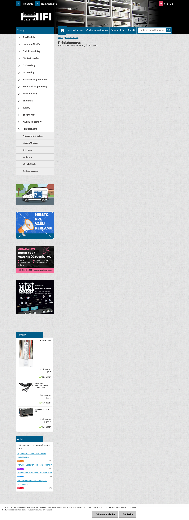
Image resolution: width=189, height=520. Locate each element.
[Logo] (35, 16)
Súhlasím (128, 514)
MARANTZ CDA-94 (42, 410)
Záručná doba (118, 30)
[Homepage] (63, 30)
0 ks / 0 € (168, 4)
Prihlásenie (27, 4)
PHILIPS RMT (45, 341)
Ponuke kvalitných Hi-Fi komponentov (34, 465)
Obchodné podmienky (97, 30)
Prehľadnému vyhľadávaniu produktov (34, 472)
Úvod (60, 37)
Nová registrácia (49, 4)
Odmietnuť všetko (105, 514)
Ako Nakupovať (75, 30)
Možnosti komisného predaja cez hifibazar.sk (32, 482)
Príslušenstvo (71, 37)
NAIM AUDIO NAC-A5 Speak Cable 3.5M (41, 385)
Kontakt (131, 30)
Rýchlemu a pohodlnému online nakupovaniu (31, 455)
